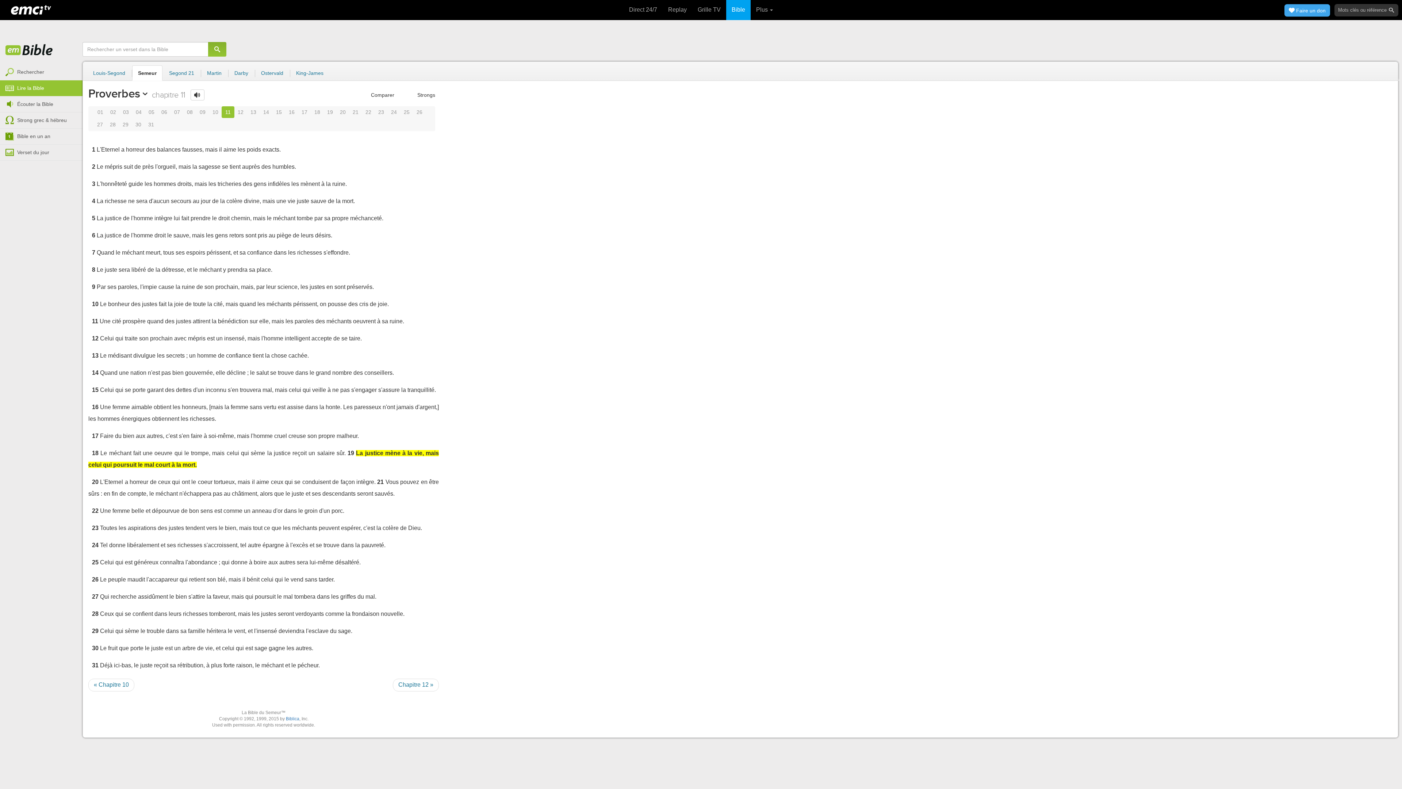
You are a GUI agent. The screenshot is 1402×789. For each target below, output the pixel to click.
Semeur (147, 73)
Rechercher (30, 72)
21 (356, 112)
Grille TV (709, 10)
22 (368, 112)
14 (266, 112)
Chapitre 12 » (415, 685)
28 (113, 124)
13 (253, 112)
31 (151, 124)
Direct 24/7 (643, 10)
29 (126, 124)
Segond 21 (181, 73)
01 (100, 112)
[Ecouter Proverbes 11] (197, 94)
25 (407, 112)
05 (151, 112)
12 (241, 112)
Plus (762, 10)
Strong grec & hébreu (42, 120)
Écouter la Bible (35, 104)
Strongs (425, 95)
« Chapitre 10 (111, 685)
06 (164, 112)
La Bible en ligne (29, 50)
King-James (309, 73)
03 (126, 112)
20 (343, 112)
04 (139, 112)
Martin (214, 73)
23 (381, 112)
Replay (677, 10)
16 (292, 112)
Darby (241, 73)
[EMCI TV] (31, 9)
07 (177, 112)
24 (394, 112)
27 (100, 124)
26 (419, 112)
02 (113, 112)
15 (279, 112)
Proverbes (114, 93)
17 (304, 112)
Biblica (292, 718)
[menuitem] (41, 72)
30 (138, 124)
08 (190, 112)
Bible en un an (33, 136)
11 (228, 112)
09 (203, 112)
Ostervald (272, 73)
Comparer (381, 95)
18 (317, 112)
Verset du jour (33, 152)
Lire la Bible (30, 88)
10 (215, 112)
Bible (738, 10)
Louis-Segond (109, 73)
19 (330, 112)
